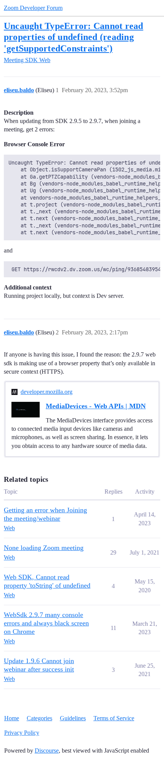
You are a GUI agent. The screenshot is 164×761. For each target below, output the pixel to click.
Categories (39, 718)
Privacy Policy (21, 732)
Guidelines (73, 718)
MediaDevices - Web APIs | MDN (96, 406)
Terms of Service (113, 718)
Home (11, 718)
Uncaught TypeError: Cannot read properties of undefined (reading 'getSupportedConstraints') (73, 37)
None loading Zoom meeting (44, 548)
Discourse (47, 750)
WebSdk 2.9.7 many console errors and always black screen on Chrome (46, 623)
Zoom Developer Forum (33, 8)
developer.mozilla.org (46, 391)
